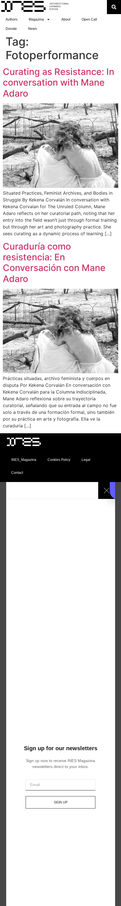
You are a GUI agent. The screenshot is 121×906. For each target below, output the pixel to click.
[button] (114, 7)
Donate (11, 29)
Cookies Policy (59, 460)
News (32, 29)
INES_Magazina (23, 460)
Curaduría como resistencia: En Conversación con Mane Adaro (54, 262)
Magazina (36, 19)
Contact (17, 473)
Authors (11, 19)
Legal (86, 460)
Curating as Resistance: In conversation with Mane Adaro (58, 82)
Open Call (89, 19)
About (65, 19)
